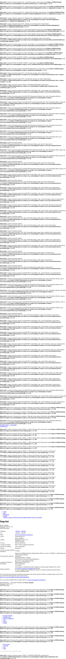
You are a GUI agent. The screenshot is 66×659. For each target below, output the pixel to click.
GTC (4, 620)
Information (6, 514)
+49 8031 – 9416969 (20, 531)
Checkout (5, 645)
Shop (4, 513)
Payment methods (7, 615)
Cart (4, 647)
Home (4, 511)
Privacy (5, 621)
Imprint (5, 623)
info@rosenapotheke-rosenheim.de (24, 534)
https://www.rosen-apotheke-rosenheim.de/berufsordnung (14, 577)
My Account (6, 644)
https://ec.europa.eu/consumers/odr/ (26, 568)
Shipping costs (7, 617)
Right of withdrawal (8, 618)
